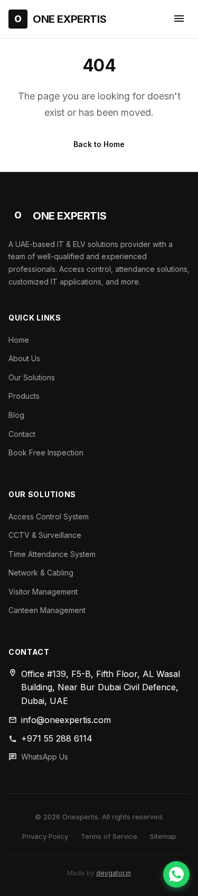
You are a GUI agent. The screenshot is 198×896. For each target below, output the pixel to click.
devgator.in (113, 873)
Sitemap (163, 836)
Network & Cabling (40, 572)
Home (18, 339)
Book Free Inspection (45, 452)
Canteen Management (47, 610)
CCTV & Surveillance (44, 535)
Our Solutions (31, 377)
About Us (24, 358)
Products (24, 395)
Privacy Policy (45, 836)
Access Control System (48, 516)
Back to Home (99, 144)
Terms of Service (109, 836)
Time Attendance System (52, 554)
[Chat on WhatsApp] (176, 874)
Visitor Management (43, 591)
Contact (21, 433)
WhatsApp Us (44, 756)
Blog (16, 414)
